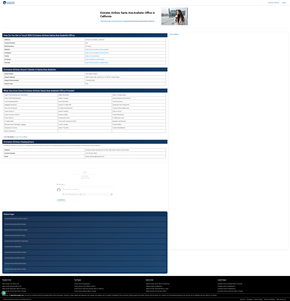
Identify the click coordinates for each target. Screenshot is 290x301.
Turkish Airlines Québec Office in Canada (85, 291)
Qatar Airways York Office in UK (10, 283)
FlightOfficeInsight (106, 21)
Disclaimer (250, 299)
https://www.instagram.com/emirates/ (97, 53)
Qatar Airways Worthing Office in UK (12, 286)
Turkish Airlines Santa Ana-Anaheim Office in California (89, 288)
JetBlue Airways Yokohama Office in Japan (157, 288)
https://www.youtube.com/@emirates (97, 62)
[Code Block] (78, 194)
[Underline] (68, 194)
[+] (84, 194)
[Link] (80, 194)
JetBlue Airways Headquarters (154, 286)
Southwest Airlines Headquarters (226, 288)
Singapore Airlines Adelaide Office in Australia (230, 283)
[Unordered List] (74, 194)
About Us (242, 299)
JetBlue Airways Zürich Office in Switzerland (158, 283)
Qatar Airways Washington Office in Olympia (14, 288)
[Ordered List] (72, 194)
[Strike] (70, 194)
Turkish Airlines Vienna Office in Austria (84, 286)
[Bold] (63, 194)
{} (82, 194)
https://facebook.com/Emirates (95, 59)
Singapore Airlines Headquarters (226, 286)
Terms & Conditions (269, 299)
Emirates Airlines (117, 21)
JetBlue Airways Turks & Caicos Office (156, 291)
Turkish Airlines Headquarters (82, 283)
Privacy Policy (258, 299)
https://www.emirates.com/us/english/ (97, 49)
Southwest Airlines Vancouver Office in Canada (230, 291)
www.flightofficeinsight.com (14, 299)
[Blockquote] (76, 194)
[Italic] (66, 194)
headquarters (21, 145)
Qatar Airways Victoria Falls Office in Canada (14, 291)
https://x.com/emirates (92, 56)
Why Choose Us (281, 299)
